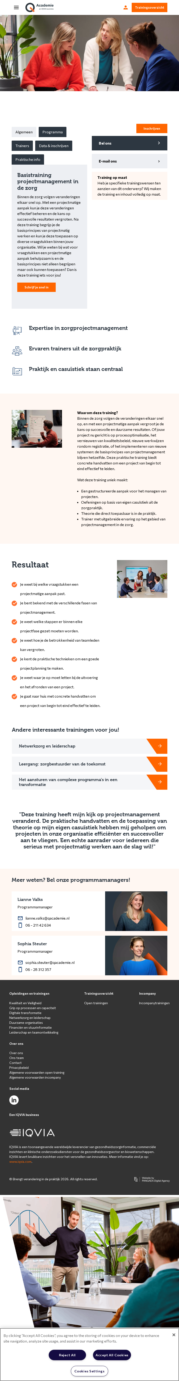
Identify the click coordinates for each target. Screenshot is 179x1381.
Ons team (16, 1058)
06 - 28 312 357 (38, 969)
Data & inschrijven (54, 145)
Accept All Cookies (112, 1355)
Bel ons (105, 143)
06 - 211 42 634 (38, 925)
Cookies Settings (89, 1371)
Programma (52, 132)
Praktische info (27, 159)
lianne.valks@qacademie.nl (47, 918)
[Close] (174, 1335)
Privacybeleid (19, 1067)
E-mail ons (108, 161)
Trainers (22, 145)
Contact (15, 1063)
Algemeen (24, 132)
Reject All (67, 1355)
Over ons (16, 1043)
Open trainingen (96, 1003)
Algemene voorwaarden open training (36, 1072)
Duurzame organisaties (26, 1023)
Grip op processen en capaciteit (32, 1008)
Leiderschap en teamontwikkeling (33, 1032)
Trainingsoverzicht (149, 7)
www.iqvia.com (20, 1161)
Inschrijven (152, 128)
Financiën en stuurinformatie (30, 1027)
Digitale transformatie (25, 1013)
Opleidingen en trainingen (29, 993)
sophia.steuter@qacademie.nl (50, 962)
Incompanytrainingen (154, 1003)
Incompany (147, 993)
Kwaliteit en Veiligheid (25, 1003)
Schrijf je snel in (36, 287)
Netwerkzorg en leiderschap (30, 1018)
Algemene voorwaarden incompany (35, 1077)
